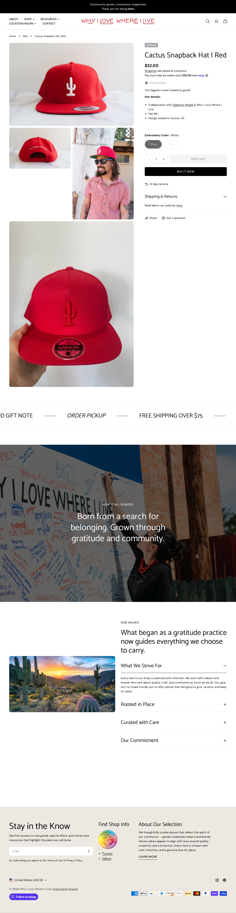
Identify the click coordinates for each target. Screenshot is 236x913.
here (179, 205)
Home (12, 36)
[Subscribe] (89, 851)
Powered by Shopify (65, 889)
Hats (25, 36)
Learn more (148, 857)
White (155, 146)
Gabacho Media (183, 105)
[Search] (207, 21)
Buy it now (186, 172)
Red (173, 146)
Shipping (150, 71)
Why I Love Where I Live (35, 889)
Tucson (107, 853)
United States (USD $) (28, 880)
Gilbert (106, 859)
